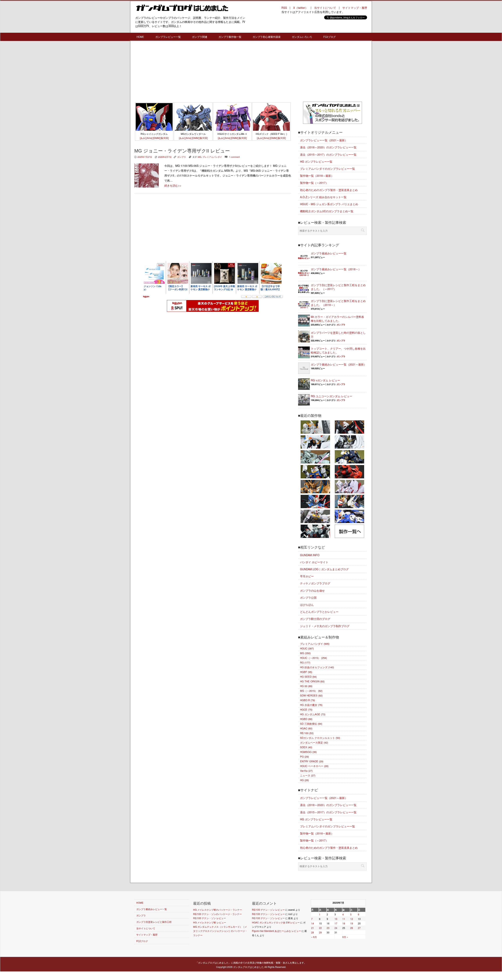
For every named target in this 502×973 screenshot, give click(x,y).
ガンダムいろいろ (302, 37)
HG (304, 780)
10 (336, 918)
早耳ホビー (307, 576)
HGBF (306, 672)
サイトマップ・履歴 (354, 8)
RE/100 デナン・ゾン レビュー (209, 918)
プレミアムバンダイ (212, 156)
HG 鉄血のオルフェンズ (317, 667)
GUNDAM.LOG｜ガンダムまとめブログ (324, 569)
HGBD (306, 719)
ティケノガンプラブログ (315, 583)
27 (359, 927)
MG (199, 156)
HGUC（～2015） (313, 658)
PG (304, 756)
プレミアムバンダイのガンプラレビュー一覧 (327, 168)
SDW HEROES (311, 695)
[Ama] (149, 138)
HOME (140, 37)
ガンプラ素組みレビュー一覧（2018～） (336, 269)
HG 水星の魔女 (311, 705)
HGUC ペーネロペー (314, 766)
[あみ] (143, 138)
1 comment (234, 156)
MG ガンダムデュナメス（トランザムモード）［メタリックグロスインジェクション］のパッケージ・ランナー (220, 931)
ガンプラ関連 (199, 37)
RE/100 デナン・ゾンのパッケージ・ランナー (217, 914)
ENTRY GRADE (311, 761)
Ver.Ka (306, 771)
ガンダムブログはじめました (248, 966)
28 (312, 932)
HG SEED (308, 676)
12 (351, 918)
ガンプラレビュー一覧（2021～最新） (323, 140)
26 (351, 927)
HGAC (306, 728)
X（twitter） (300, 8)
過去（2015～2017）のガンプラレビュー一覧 (328, 154)
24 (336, 927)
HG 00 (306, 686)
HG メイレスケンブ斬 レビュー (209, 922)
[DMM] (156, 138)
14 (312, 923)
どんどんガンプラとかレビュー (319, 612)
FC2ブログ (329, 37)
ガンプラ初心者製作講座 (267, 37)
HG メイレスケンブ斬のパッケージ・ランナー (217, 909)
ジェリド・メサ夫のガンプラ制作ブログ (324, 626)
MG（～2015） (311, 691)
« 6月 (314, 937)
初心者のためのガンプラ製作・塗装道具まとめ (329, 190)
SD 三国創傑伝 (311, 723)
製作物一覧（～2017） (314, 183)
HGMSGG (308, 752)
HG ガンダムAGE (312, 714)
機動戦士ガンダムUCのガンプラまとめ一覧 (326, 211)
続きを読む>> (172, 185)
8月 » (345, 937)
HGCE (306, 709)
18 (343, 923)
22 (320, 927)
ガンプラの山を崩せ (312, 590)
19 (351, 923)
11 (343, 918)
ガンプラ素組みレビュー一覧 (328, 253)
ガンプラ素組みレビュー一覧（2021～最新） (338, 364)
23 (328, 927)
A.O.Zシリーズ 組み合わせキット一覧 (323, 197)
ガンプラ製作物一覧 (229, 37)
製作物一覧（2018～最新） (317, 176)
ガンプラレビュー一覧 (168, 37)
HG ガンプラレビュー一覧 (316, 161)
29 (320, 932)
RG (305, 662)
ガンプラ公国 (308, 597)
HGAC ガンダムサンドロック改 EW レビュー (276, 922)
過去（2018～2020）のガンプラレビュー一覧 (328, 147)
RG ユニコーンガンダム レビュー (331, 396)
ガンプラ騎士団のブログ (315, 619)
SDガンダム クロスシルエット (320, 738)
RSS (284, 8)
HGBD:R (307, 700)
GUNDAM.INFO (309, 555)
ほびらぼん (307, 605)
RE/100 (307, 733)
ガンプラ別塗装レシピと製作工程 (154, 921)
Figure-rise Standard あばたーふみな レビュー (276, 930)
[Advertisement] (212, 72)
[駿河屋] (164, 138)
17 (336, 923)
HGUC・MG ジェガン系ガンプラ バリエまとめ (329, 204)
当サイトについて (325, 8)
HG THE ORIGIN (312, 681)
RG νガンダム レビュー (325, 380)
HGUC (307, 648)
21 (312, 927)
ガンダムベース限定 (314, 742)
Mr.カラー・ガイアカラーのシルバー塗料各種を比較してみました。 (337, 319)
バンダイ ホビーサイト (314, 562)
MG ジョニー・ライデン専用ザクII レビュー (182, 150)
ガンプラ (181, 156)
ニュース (307, 775)
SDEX (306, 747)
